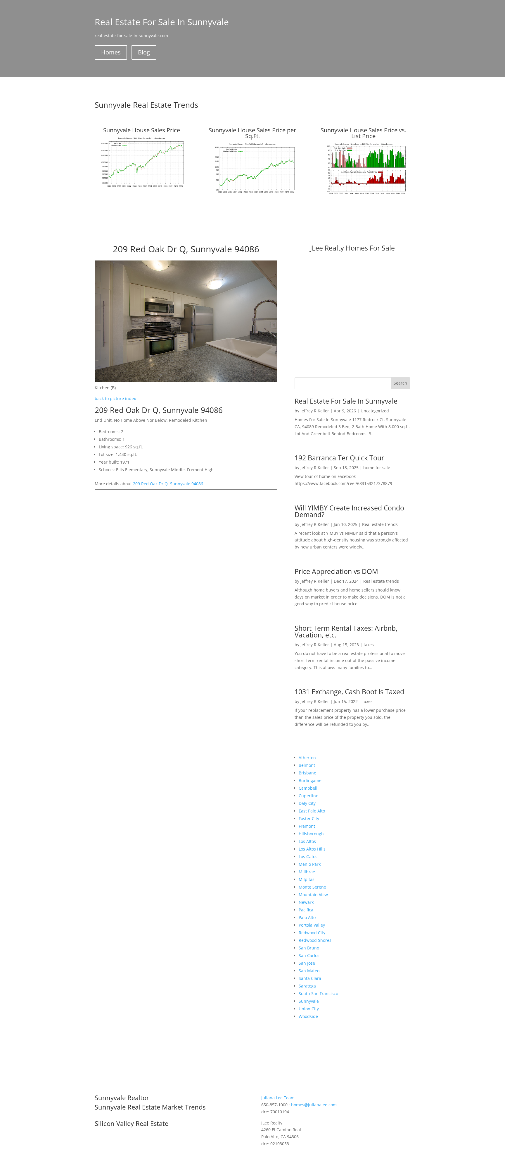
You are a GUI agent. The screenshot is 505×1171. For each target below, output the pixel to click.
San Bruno (309, 948)
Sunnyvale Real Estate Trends (146, 105)
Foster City (309, 818)
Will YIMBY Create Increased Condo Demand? (349, 511)
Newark (306, 902)
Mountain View (313, 894)
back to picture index (115, 398)
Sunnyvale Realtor (122, 1097)
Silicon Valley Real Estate (131, 1123)
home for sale (376, 467)
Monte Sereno (312, 887)
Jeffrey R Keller (314, 411)
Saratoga (307, 986)
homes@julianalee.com (314, 1104)
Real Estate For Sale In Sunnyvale (346, 401)
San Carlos (309, 955)
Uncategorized (375, 411)
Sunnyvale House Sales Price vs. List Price (363, 133)
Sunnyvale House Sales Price (141, 130)
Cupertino (308, 795)
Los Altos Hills (312, 849)
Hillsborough (311, 833)
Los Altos (307, 841)
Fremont (307, 826)
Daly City (307, 803)
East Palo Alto (312, 811)
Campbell (308, 788)
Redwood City (312, 932)
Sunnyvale (309, 1001)
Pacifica (306, 910)
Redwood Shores (315, 940)
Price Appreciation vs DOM (336, 571)
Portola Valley (312, 925)
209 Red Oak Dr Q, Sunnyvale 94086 (168, 483)
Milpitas (306, 879)
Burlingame (310, 780)
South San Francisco (318, 993)
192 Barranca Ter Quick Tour (339, 457)
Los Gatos (308, 856)
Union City (309, 1008)
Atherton (307, 757)
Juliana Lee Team (278, 1097)
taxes (369, 644)
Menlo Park (310, 864)
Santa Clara (310, 978)
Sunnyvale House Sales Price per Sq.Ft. (252, 133)
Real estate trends (380, 524)
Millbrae (307, 872)
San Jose (307, 963)
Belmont (307, 765)
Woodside (308, 1016)
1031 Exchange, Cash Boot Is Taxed (349, 691)
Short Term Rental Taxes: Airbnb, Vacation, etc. (346, 631)
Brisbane (307, 773)
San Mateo (309, 970)
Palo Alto (307, 917)
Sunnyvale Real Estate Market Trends (150, 1107)
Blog (144, 52)
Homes (111, 52)
